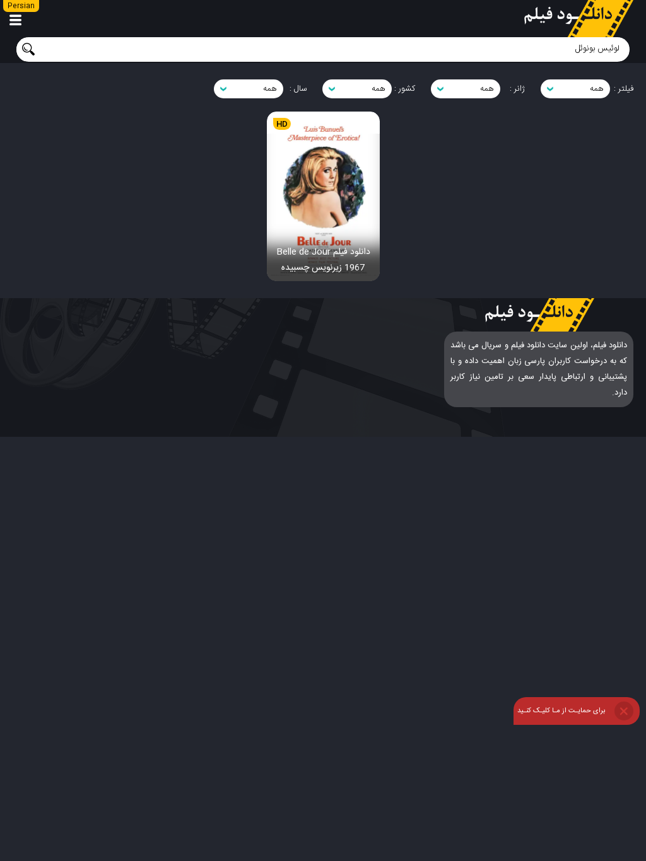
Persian (21, 6)
